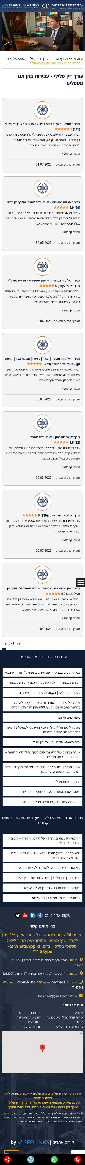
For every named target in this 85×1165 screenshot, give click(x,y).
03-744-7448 (60, 982)
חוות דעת (34, 1022)
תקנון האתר (75, 1121)
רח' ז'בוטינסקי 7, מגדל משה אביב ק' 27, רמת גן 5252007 (35, 973)
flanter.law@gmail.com (52, 996)
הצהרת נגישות (29, 1121)
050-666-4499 (26, 982)
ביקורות (78, 1022)
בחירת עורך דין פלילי (69, 1026)
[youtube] (25, 915)
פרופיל (79, 1013)
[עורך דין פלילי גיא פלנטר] (42, 6)
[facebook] (40, 915)
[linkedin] (32, 915)
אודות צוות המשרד (28, 1013)
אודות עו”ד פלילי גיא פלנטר (65, 1017)
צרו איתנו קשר (31, 1026)
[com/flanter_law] (17, 915)
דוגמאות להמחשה (29, 1017)
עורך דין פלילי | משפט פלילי (29, 59)
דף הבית (58, 59)
